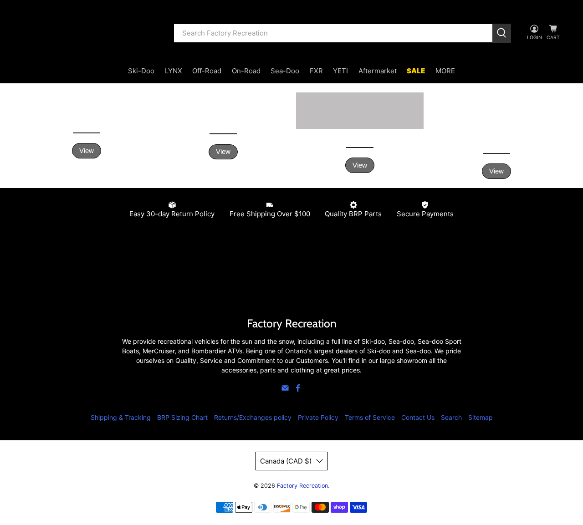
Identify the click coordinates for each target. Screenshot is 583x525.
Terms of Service (370, 417)
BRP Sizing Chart (182, 417)
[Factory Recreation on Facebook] (298, 389)
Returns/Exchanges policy (253, 417)
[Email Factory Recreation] (285, 389)
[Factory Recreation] (91, 33)
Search (451, 417)
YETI (340, 70)
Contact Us (418, 417)
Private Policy (318, 417)
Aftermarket (377, 70)
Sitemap (480, 417)
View (86, 150)
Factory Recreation (302, 485)
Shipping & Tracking (121, 417)
